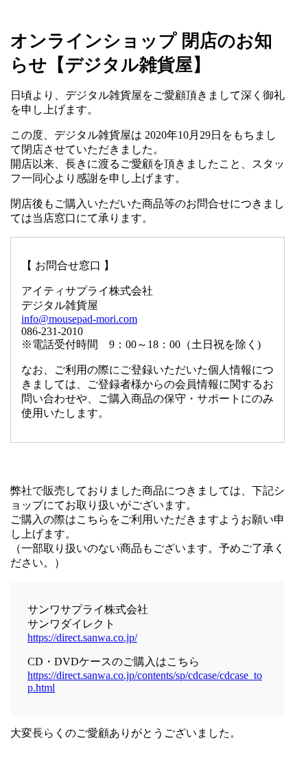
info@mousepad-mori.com (79, 319)
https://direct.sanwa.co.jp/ (82, 637)
